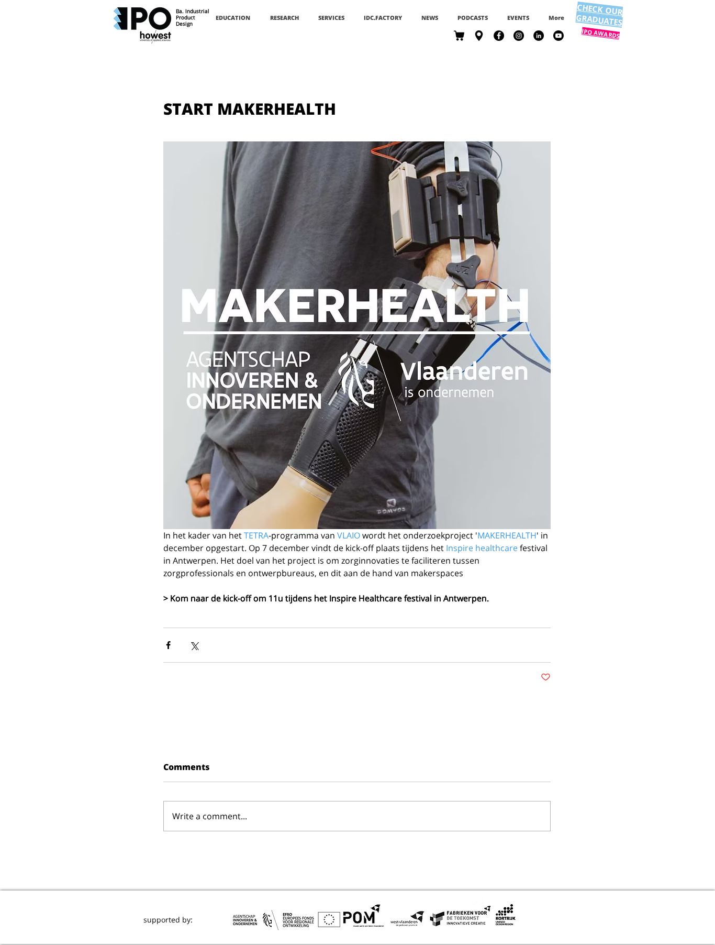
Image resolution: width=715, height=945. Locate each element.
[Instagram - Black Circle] (518, 35)
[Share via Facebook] (168, 645)
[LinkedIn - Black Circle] (538, 35)
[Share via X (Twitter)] (194, 645)
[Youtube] (558, 35)
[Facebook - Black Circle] (499, 35)
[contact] (479, 35)
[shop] (459, 35)
